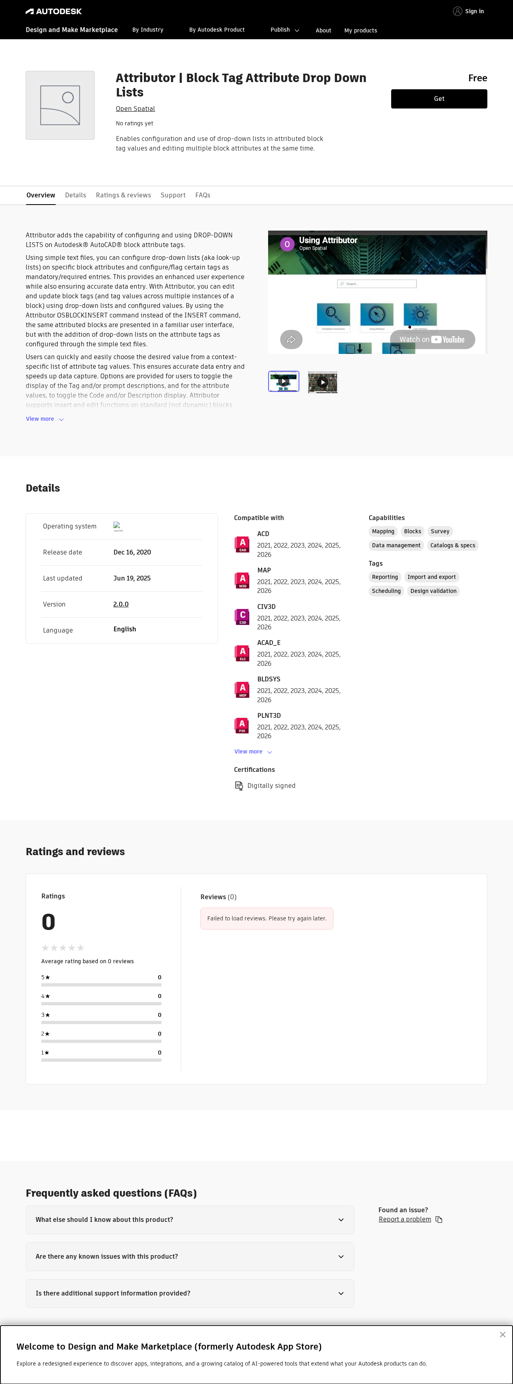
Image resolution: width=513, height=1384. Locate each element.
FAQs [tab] (202, 195)
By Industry (148, 30)
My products (360, 30)
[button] (190, 1220)
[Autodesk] (54, 11)
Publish (280, 30)
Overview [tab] (40, 195)
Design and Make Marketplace (72, 29)
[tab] (285, 387)
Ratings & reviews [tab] (123, 195)
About (323, 30)
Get (439, 98)
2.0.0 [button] (121, 604)
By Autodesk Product (217, 30)
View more (40, 419)
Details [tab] (75, 195)
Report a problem (405, 1219)
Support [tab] (173, 195)
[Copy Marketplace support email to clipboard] (439, 1219)
